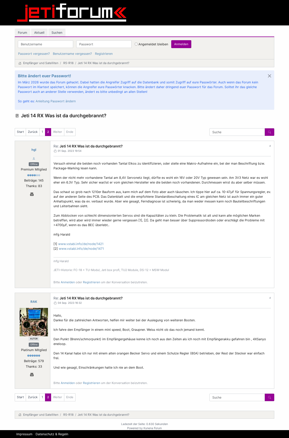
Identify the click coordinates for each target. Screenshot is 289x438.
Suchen (57, 32)
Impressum (24, 434)
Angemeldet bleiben (153, 44)
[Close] (269, 75)
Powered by (135, 428)
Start (20, 132)
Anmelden (181, 44)
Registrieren (104, 54)
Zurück (33, 132)
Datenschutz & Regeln (52, 434)
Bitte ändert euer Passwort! (44, 76)
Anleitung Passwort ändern (56, 101)
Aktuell (39, 32)
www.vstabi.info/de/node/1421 (80, 244)
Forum (22, 32)
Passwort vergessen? (34, 54)
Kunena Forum (153, 428)
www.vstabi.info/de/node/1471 (81, 249)
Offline (34, 164)
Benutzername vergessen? (72, 54)
